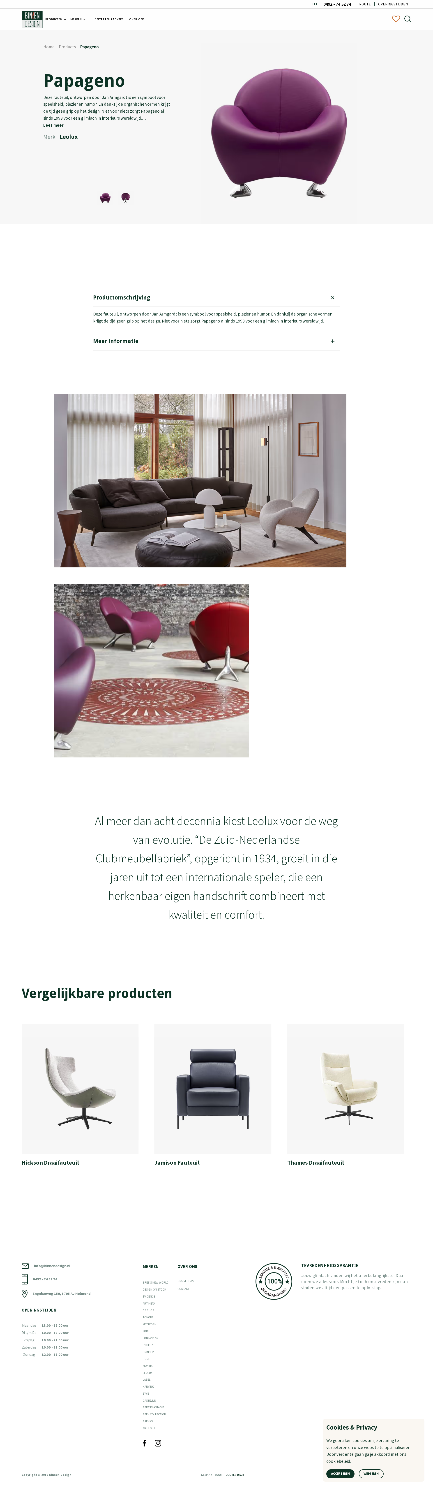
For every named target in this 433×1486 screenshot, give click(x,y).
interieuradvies (109, 19)
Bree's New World (155, 1282)
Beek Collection (154, 1414)
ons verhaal (186, 1281)
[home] (32, 19)
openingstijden (393, 4)
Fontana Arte (152, 1338)
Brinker (148, 1352)
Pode (146, 1359)
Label (146, 1380)
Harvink (148, 1386)
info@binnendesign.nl (52, 1265)
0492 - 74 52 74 (337, 4)
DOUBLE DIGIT (235, 1475)
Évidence (149, 1296)
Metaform (150, 1324)
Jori (146, 1331)
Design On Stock (154, 1289)
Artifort (149, 1428)
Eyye (146, 1393)
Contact (183, 1289)
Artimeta (149, 1303)
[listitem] (84, 1098)
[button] (55, 19)
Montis (147, 1366)
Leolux (147, 1373)
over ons (137, 19)
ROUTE (365, 4)
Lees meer (53, 125)
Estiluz (148, 1345)
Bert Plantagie (153, 1407)
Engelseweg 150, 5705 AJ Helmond (61, 1293)
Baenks (148, 1421)
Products (67, 46)
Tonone (148, 1317)
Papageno (89, 46)
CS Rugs (148, 1310)
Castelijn (149, 1400)
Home (49, 46)
